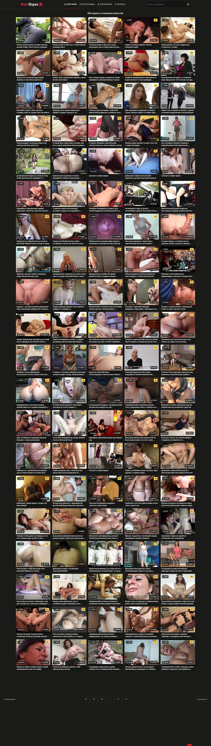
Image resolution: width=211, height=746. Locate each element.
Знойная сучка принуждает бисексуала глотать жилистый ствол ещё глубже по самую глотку (32, 373)
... (110, 699)
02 (94, 699)
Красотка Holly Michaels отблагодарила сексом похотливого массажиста (104, 373)
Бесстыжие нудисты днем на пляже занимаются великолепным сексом (104, 79)
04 (102, 699)
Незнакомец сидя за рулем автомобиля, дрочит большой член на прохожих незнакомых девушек (141, 210)
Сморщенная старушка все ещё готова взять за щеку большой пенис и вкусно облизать (69, 275)
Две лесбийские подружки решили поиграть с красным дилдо (31, 439)
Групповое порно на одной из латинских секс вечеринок (173, 537)
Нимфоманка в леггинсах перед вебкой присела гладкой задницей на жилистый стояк (32, 406)
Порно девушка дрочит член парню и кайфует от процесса (68, 308)
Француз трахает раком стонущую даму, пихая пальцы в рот (31, 275)
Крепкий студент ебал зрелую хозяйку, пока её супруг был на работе (33, 111)
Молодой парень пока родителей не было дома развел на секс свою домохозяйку (140, 439)
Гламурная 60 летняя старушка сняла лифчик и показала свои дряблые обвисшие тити (177, 668)
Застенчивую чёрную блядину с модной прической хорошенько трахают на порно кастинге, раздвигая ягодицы (177, 144)
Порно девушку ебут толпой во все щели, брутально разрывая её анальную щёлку (68, 471)
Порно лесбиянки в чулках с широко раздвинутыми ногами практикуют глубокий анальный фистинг (68, 340)
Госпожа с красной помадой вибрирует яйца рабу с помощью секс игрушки (141, 308)
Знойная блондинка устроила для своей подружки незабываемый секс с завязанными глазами (105, 210)
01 (86, 699)
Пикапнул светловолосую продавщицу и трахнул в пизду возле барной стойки (177, 275)
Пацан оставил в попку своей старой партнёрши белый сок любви (32, 668)
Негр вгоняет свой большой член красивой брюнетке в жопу (31, 570)
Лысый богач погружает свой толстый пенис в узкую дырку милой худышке (177, 602)
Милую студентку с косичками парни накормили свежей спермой (141, 537)
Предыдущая (10, 699)
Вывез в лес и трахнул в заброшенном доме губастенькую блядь (141, 602)
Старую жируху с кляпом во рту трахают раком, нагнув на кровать (175, 242)
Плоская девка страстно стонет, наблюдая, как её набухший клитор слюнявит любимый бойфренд (104, 46)
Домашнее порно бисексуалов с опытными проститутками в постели (176, 471)
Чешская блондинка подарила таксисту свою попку (102, 504)
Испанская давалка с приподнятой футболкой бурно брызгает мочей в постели (68, 504)
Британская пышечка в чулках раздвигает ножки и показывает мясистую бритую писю (66, 177)
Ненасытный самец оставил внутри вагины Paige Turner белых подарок (32, 46)
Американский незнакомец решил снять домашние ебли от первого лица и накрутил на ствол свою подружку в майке (141, 406)
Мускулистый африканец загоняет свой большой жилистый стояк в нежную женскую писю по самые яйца (105, 537)
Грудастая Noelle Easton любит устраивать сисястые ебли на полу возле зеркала (68, 242)
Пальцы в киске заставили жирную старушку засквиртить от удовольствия (176, 439)
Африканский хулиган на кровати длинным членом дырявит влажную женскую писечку (104, 602)
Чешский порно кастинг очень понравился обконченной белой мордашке (138, 373)
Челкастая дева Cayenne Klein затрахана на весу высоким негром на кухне (33, 635)
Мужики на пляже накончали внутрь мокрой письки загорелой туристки (176, 406)
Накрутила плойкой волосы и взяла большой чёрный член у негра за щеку (33, 242)
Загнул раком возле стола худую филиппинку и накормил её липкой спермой (140, 668)
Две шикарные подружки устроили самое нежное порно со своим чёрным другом (141, 111)
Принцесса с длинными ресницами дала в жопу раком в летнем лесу (32, 471)
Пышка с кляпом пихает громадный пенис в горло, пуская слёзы (176, 308)
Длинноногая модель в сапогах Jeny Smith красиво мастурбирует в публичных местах (32, 177)
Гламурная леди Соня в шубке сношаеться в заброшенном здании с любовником (105, 668)
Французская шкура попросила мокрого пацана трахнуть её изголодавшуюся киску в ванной (67, 111)
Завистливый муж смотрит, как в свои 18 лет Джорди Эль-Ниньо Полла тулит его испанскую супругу (33, 340)
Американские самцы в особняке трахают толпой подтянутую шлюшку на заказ (141, 635)
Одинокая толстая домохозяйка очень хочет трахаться (141, 504)
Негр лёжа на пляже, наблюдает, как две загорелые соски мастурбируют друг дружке (32, 602)
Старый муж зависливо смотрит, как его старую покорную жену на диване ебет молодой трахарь (69, 144)
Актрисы (121, 4)
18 (126, 699)
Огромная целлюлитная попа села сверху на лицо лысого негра (176, 340)
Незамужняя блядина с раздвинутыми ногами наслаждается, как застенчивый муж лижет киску (105, 406)
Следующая (201, 699)
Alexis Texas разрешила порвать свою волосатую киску (69, 79)
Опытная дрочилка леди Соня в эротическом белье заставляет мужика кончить (138, 242)
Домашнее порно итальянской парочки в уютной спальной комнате (140, 177)
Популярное (106, 4)
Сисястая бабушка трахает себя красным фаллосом (66, 668)
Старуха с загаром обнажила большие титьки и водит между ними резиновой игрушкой (69, 373)
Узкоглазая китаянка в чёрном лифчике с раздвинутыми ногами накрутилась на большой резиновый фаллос (176, 635)
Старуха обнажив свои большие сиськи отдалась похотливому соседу (105, 144)
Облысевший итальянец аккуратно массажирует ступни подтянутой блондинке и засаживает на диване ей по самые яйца (141, 275)
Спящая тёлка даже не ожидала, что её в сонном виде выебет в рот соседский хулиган (32, 537)
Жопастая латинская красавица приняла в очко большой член (30, 79)
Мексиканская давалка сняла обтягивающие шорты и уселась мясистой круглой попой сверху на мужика (140, 570)
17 (118, 699)
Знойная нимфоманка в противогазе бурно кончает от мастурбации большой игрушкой (140, 79)
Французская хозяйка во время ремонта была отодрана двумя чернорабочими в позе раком (102, 275)
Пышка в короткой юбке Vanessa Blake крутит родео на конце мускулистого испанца (141, 340)
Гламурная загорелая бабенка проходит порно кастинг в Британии (176, 570)
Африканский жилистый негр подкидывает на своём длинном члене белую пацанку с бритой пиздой (105, 635)
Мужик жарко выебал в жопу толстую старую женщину (141, 144)
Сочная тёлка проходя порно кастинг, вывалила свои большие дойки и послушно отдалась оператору (177, 373)
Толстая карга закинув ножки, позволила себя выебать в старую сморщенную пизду (67, 635)
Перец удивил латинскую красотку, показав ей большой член (32, 144)
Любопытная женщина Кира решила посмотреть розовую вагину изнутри (104, 242)
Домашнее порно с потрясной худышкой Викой (65, 570)
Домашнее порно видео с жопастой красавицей (32, 504)
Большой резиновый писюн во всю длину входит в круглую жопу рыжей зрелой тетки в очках (69, 537)
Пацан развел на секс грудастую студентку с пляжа (175, 46)
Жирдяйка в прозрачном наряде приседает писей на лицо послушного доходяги (33, 210)
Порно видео (88, 4)
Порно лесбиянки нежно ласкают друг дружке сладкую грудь (141, 471)
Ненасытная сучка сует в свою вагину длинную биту (69, 46)
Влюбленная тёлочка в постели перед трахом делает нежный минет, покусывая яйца (105, 308)
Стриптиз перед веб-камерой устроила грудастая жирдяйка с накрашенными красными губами (67, 210)
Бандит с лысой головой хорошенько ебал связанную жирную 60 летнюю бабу (33, 308)
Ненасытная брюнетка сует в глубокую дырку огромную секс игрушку (66, 602)
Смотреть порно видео (98, 176)
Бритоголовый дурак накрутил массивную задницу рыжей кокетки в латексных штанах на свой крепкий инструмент (177, 210)
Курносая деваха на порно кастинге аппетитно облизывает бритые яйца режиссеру (176, 504)
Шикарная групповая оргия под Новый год (105, 439)
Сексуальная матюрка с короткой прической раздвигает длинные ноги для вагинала (104, 111)
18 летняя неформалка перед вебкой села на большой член (69, 439)
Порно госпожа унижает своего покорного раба (138, 46)
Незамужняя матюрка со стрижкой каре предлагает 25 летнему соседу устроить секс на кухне (176, 79)
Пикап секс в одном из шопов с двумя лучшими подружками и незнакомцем (177, 111)
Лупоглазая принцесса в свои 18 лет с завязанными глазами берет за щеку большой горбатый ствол (105, 570)
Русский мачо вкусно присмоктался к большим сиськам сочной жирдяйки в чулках (105, 340)
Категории (71, 4)
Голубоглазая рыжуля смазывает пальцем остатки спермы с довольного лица (67, 406)
